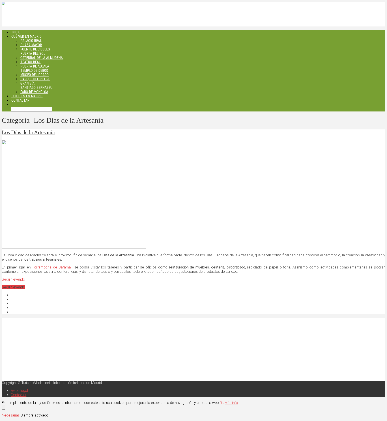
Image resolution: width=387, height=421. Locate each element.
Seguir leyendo (13, 279)
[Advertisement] (136, 349)
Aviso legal (19, 390)
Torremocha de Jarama (51, 267)
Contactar (20, 100)
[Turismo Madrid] (17, 4)
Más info (231, 403)
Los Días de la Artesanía (28, 132)
